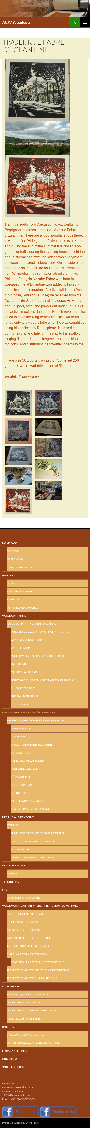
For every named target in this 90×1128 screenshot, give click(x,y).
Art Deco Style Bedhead (23, 930)
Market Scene (20, 728)
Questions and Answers (23, 897)
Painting (8, 1026)
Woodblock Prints (20, 591)
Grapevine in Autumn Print (30, 639)
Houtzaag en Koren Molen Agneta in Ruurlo (42, 680)
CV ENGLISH (14, 551)
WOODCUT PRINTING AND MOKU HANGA (32, 623)
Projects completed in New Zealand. (32, 978)
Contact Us (10, 1058)
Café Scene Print (22, 752)
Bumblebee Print (23, 688)
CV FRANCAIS (15, 559)
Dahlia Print (20, 664)
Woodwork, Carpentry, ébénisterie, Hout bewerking (40, 905)
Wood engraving (14, 865)
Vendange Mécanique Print (30, 760)
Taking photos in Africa (23, 1002)
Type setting (11, 881)
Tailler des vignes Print (27, 768)
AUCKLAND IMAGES (23, 849)
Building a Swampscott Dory (27, 954)
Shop (5, 889)
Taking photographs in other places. (33, 1010)
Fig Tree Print (20, 793)
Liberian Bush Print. (25, 696)
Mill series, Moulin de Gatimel (27, 994)
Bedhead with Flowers (23, 921)
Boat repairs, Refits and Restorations (37, 962)
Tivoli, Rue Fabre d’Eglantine (31, 744)
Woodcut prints (14, 615)
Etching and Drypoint (18, 817)
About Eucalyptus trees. (24, 1018)
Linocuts (13, 583)
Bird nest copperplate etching (32, 841)
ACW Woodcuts (16, 22)
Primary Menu (85, 22)
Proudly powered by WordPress (20, 1122)
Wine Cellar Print (23, 647)
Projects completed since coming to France (38, 970)
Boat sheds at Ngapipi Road (30, 809)
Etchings (13, 599)
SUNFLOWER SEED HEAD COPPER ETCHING (37, 833)
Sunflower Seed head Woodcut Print (37, 656)
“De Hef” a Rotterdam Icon (29, 801)
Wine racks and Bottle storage (29, 938)
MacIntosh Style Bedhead (25, 913)
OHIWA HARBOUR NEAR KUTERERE (33, 857)
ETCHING (12, 825)
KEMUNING (14, 873)
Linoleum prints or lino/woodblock (29, 712)
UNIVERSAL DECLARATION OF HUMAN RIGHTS (39, 631)
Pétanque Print (22, 776)
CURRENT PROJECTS (19, 567)
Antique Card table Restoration (29, 946)
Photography (12, 986)
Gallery (8, 575)
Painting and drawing (22, 607)
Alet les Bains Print (24, 784)
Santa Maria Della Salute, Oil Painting (33, 1042)
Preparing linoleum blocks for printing (36, 720)
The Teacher (19, 704)
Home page (9, 543)
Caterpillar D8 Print (25, 672)
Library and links (14, 1050)
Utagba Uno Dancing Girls (25, 1034)
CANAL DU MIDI (20, 736)
